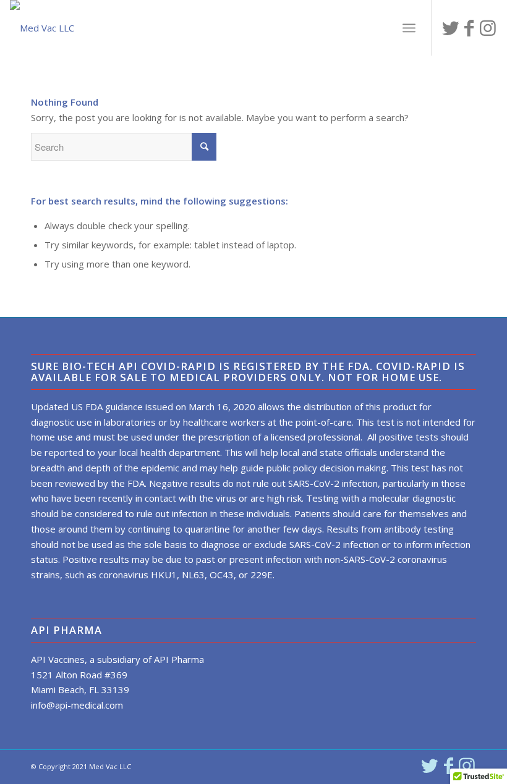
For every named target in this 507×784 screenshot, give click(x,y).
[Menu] (409, 27)
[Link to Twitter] (450, 28)
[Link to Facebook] (469, 28)
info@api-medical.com (77, 705)
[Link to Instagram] (488, 28)
